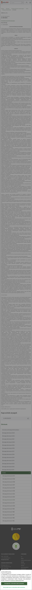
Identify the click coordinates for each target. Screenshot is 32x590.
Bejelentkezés (26, 2)
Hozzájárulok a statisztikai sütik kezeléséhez (14, 583)
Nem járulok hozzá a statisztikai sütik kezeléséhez (14, 587)
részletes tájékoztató (15, 580)
